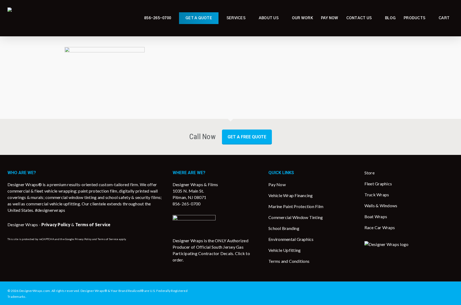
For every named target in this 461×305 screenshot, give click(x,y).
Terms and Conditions (288, 261)
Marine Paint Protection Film (295, 206)
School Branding (283, 228)
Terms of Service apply (112, 239)
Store (369, 172)
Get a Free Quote (247, 136)
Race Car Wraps (379, 227)
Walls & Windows (381, 205)
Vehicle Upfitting (284, 250)
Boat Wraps (375, 216)
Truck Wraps (376, 194)
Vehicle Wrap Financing (290, 195)
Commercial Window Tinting (295, 217)
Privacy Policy (83, 239)
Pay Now (277, 184)
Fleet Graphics (378, 183)
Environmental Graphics (291, 239)
